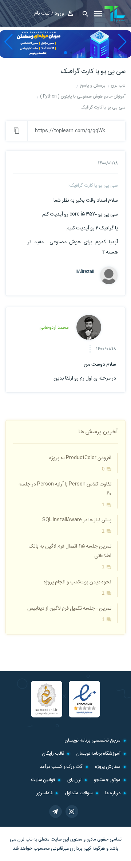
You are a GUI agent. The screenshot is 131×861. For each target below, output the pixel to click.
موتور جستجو (107, 780)
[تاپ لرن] (115, 13)
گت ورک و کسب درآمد (61, 766)
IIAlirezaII (85, 271)
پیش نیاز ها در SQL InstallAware (76, 520)
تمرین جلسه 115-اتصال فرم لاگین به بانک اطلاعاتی (70, 551)
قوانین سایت (43, 780)
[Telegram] (55, 811)
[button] (83, 13)
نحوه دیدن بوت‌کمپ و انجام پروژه (77, 582)
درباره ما (112, 793)
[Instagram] (72, 811)
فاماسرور (44, 793)
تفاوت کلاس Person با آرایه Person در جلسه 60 (65, 489)
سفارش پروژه (107, 766)
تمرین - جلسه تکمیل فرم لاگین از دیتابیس (69, 608)
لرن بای (74, 780)
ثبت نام (41, 13)
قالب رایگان (53, 753)
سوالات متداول (79, 793)
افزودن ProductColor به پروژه (80, 458)
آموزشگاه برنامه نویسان (98, 753)
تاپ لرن (24, 839)
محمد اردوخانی (54, 327)
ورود (59, 13)
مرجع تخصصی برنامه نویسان (92, 740)
